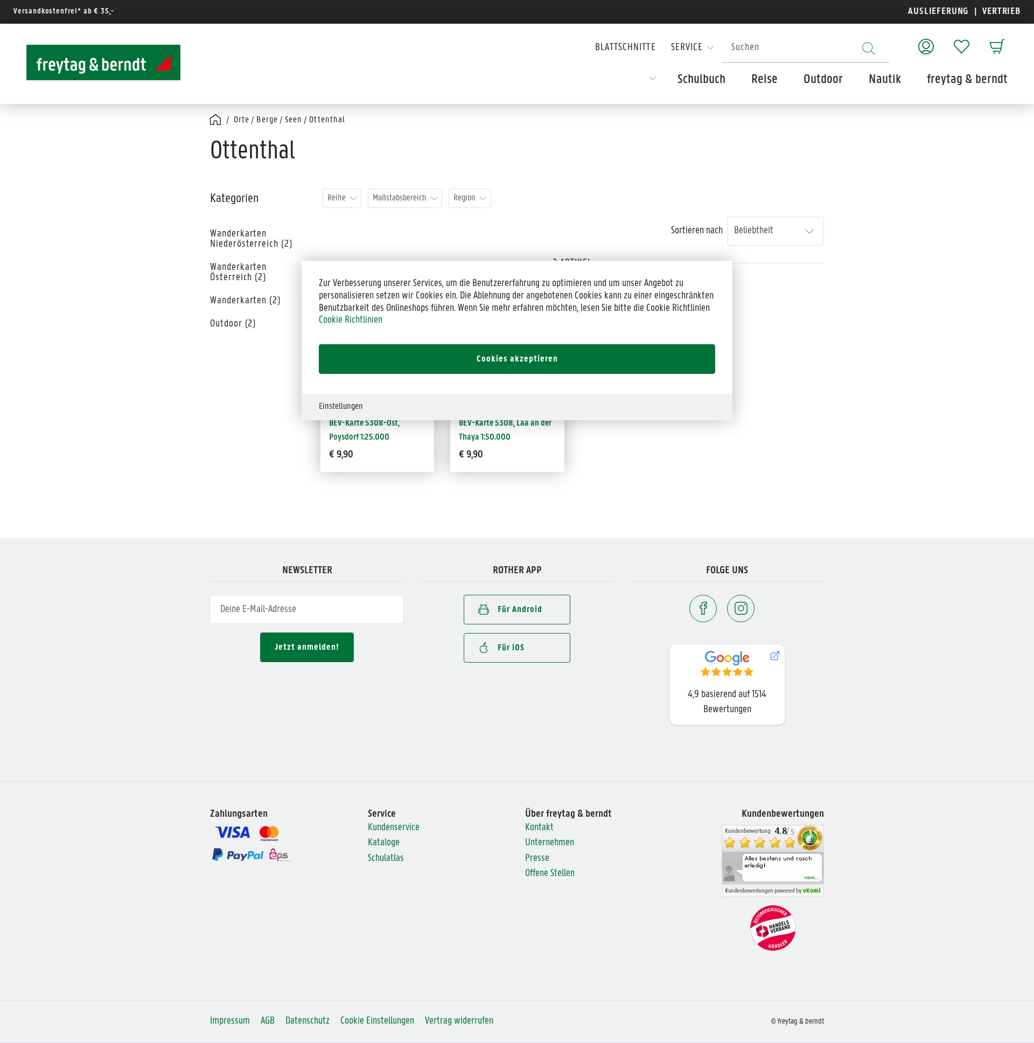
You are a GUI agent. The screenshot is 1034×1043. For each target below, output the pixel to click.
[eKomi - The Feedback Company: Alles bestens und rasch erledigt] (773, 861)
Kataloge (384, 843)
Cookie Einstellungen (377, 1021)
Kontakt (539, 828)
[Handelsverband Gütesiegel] (773, 928)
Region (464, 198)
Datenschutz (307, 1021)
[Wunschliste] (961, 41)
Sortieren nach (697, 231)
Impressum (230, 1021)
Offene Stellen (550, 873)
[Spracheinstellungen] (652, 82)
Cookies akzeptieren (517, 359)
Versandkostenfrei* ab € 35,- (63, 12)
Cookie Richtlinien (350, 320)
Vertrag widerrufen (459, 1021)
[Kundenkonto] (926, 41)
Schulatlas (386, 858)
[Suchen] (869, 48)
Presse (537, 858)
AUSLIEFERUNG (938, 11)
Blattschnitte (625, 48)
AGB (268, 1021)
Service (687, 48)
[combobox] (806, 48)
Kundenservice (394, 828)
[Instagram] (740, 608)
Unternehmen (549, 843)
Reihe (336, 198)
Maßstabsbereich (400, 198)
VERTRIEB (1000, 11)
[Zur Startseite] (93, 62)
